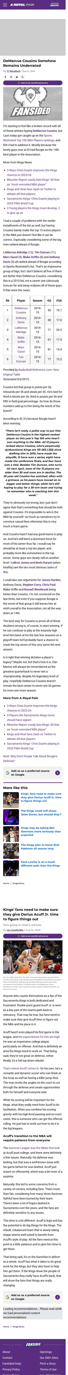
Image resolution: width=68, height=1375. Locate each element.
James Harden (51, 580)
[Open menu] (5, 5)
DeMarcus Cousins (45, 130)
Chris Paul (49, 584)
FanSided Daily (12, 1363)
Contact (7, 1357)
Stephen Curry (32, 584)
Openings (46, 1352)
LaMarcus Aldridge (15, 252)
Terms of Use (48, 1369)
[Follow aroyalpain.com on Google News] (57, 773)
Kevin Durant (43, 562)
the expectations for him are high (39, 1037)
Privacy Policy (11, 1369)
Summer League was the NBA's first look (34, 1148)
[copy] (22, 77)
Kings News (18, 883)
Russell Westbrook (36, 589)
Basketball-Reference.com (35, 369)
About (6, 1352)
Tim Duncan (42, 252)
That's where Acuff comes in (21, 1068)
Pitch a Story (48, 1363)
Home (6, 883)
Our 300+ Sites (49, 1357)
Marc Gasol (10, 257)
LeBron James (20, 562)
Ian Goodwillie (15, 930)
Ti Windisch (13, 71)
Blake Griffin (31, 257)
